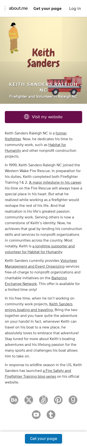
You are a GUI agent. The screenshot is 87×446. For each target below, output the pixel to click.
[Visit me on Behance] (14, 402)
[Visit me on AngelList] (43, 402)
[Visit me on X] (28, 402)
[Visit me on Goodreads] (73, 402)
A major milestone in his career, (55, 182)
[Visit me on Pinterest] (58, 402)
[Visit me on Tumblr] (51, 416)
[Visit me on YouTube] (36, 416)
